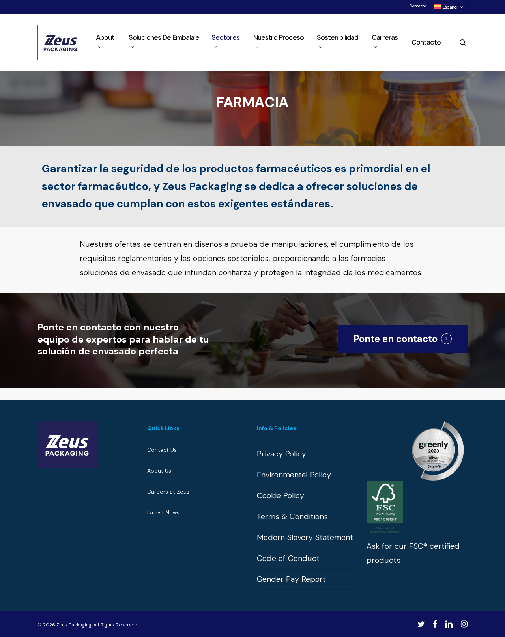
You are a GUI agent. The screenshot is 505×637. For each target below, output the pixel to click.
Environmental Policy (294, 474)
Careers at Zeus (168, 491)
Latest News (163, 512)
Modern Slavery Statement (305, 537)
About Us (159, 470)
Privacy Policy (281, 454)
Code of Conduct (288, 558)
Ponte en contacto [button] (396, 339)
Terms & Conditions (292, 516)
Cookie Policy (280, 495)
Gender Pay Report (291, 579)
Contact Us (162, 449)
